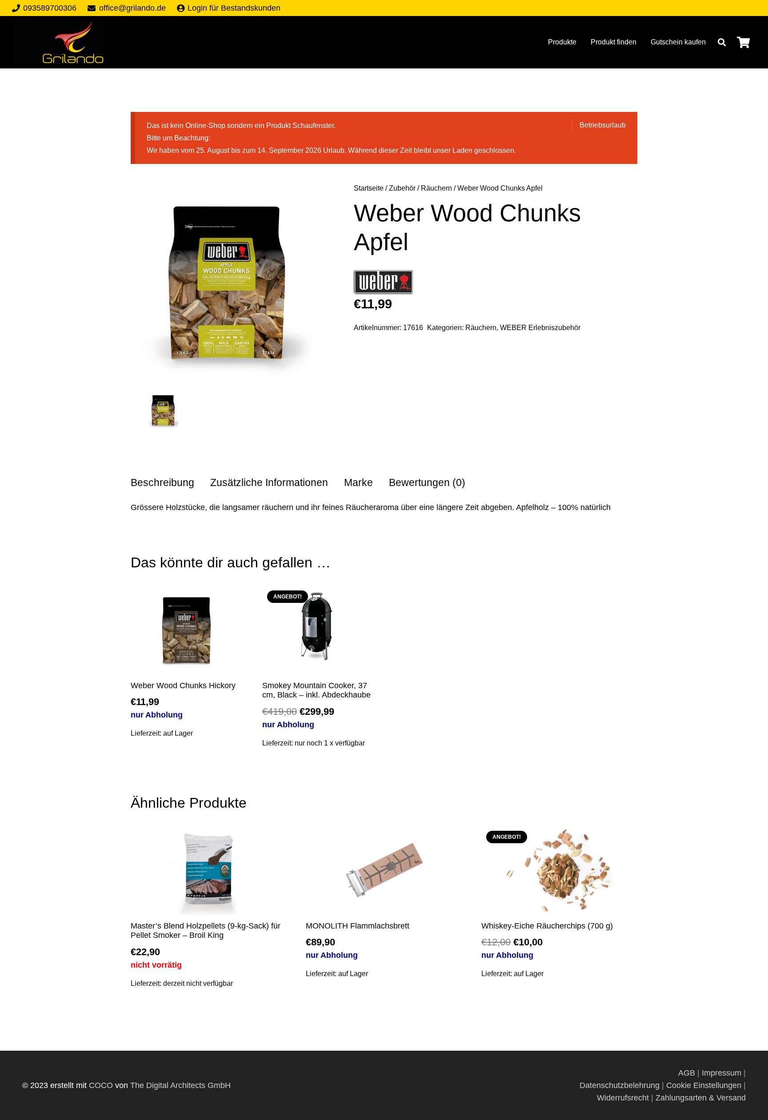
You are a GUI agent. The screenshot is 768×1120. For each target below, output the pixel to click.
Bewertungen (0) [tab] (427, 482)
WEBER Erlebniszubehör (540, 327)
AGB (687, 1072)
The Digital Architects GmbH (180, 1085)
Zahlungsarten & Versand (701, 1097)
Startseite (369, 188)
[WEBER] (383, 284)
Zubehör (402, 188)
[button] (722, 42)
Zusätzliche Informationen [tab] (269, 482)
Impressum (721, 1072)
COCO (101, 1085)
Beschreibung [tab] (162, 482)
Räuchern (436, 188)
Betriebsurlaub (603, 125)
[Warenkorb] (743, 42)
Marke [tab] (358, 482)
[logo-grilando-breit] (58, 42)
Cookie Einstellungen (703, 1085)
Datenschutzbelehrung (620, 1085)
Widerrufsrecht (623, 1097)
